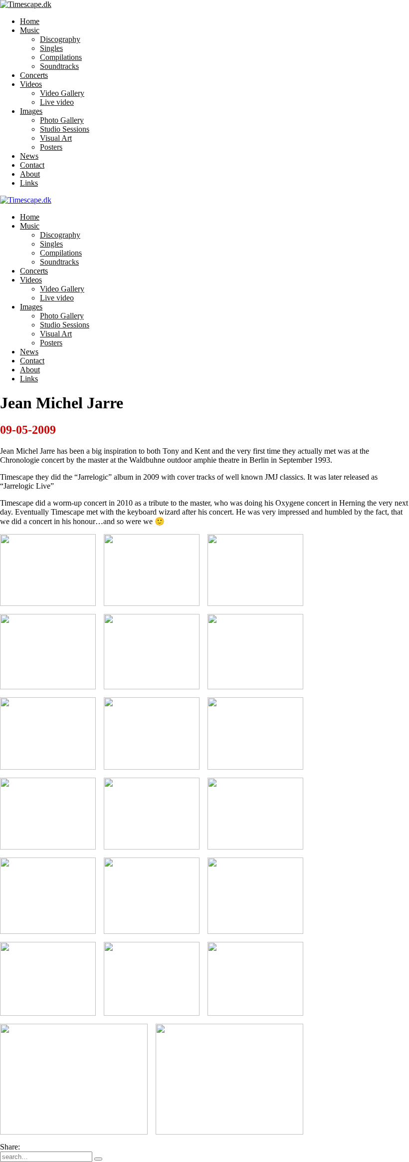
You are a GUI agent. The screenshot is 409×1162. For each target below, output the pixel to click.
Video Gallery (62, 93)
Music (29, 30)
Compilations (61, 57)
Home (29, 21)
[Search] (98, 1159)
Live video (57, 102)
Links (29, 183)
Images (31, 111)
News (29, 156)
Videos (31, 84)
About (30, 174)
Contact (32, 165)
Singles (51, 48)
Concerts (34, 75)
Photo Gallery (62, 120)
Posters (51, 147)
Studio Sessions (64, 129)
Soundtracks (59, 66)
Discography (60, 39)
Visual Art (56, 138)
